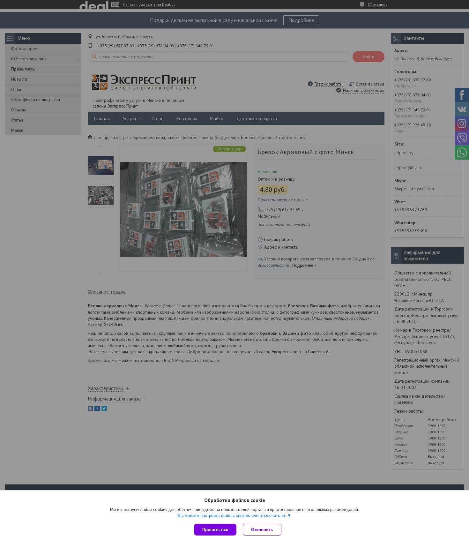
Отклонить (262, 529)
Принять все (215, 529)
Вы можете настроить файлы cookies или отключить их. (232, 515)
